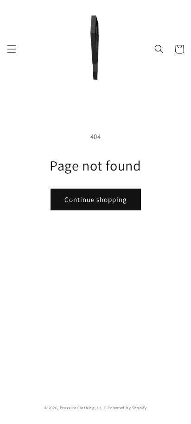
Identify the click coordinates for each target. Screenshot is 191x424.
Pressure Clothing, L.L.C (83, 407)
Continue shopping (95, 199)
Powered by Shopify (127, 407)
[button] (11, 49)
